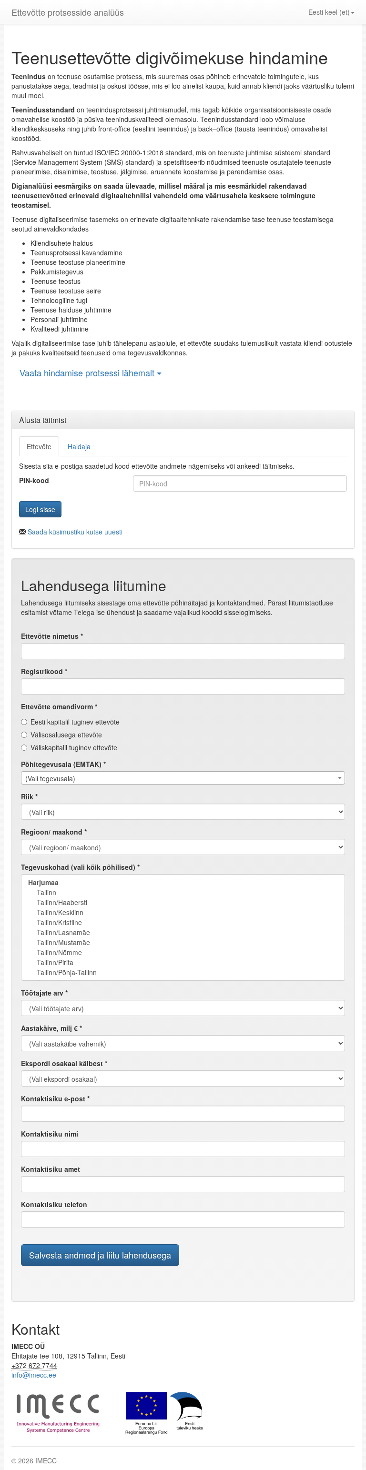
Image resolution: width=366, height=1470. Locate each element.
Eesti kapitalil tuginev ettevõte (75, 721)
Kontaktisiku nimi (49, 1133)
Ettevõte (39, 446)
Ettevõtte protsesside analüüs (67, 12)
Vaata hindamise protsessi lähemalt (88, 372)
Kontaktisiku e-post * (55, 1098)
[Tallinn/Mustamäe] (183, 942)
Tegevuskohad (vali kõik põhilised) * (80, 867)
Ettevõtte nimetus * (52, 636)
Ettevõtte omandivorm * (59, 706)
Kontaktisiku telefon (54, 1204)
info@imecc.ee (33, 1374)
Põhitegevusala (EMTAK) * (63, 764)
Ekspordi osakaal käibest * (64, 1063)
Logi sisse (40, 509)
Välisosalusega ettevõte (66, 734)
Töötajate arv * (44, 992)
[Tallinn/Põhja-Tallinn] (183, 972)
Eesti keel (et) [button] (329, 12)
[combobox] (183, 778)
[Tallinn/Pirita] (183, 962)
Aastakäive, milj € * (51, 1028)
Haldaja (79, 446)
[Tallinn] (183, 892)
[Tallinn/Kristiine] (183, 922)
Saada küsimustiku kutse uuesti (75, 531)
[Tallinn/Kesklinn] (183, 912)
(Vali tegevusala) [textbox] (50, 778)
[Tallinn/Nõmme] (183, 952)
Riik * (29, 796)
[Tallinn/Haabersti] (183, 902)
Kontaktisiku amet (50, 1169)
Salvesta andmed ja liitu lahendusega (100, 1254)
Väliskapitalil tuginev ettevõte (73, 747)
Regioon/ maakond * (54, 831)
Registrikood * (44, 671)
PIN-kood (34, 480)
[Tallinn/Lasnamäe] (183, 932)
